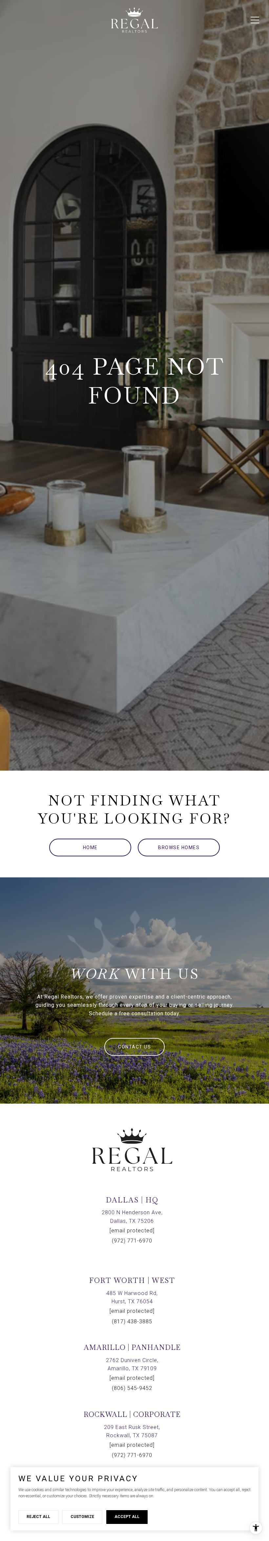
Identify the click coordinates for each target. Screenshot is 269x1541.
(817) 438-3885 (132, 1321)
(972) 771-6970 (132, 1241)
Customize (82, 1516)
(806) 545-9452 (132, 1388)
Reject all (38, 1516)
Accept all (126, 1516)
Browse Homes (178, 847)
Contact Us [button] (134, 1046)
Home (90, 847)
